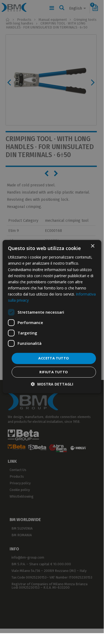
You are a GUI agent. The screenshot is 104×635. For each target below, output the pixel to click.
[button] (52, 384)
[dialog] (52, 316)
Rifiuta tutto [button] (53, 372)
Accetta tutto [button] (53, 358)
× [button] (92, 246)
